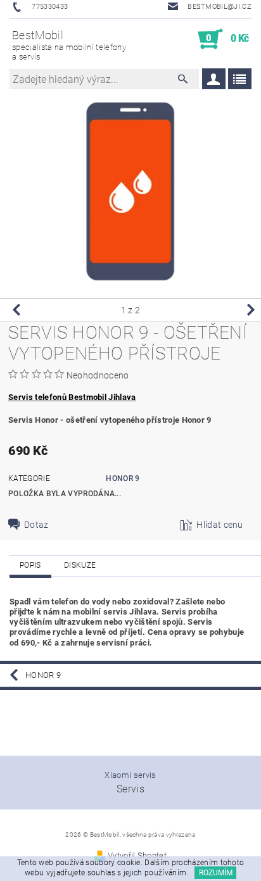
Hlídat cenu (219, 525)
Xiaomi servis (130, 775)
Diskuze (80, 565)
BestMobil (69, 44)
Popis (30, 565)
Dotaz (36, 525)
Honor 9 (122, 478)
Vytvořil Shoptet (137, 855)
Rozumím (215, 872)
